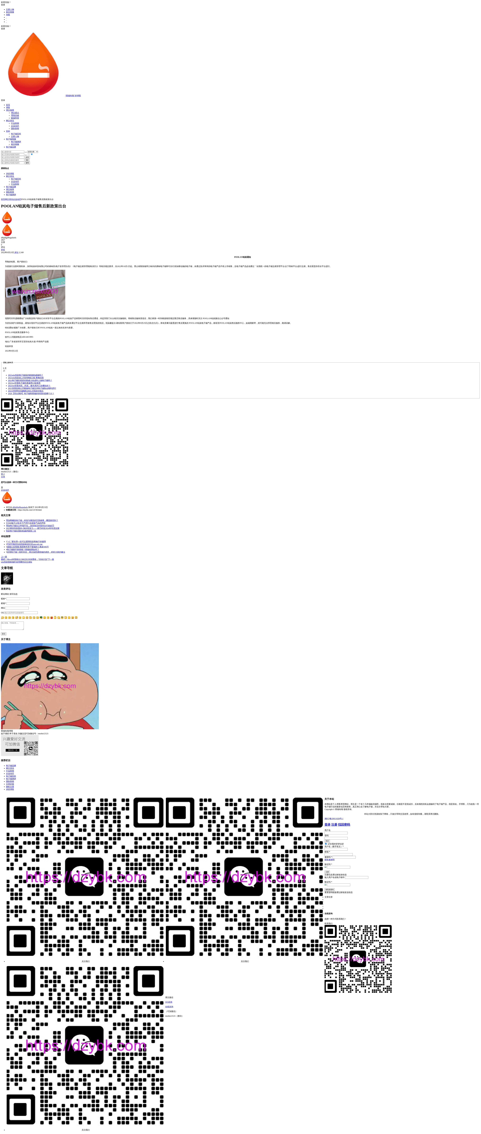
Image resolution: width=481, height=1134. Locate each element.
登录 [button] (3, 5)
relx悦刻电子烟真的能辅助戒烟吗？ (25, 375)
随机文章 (10, 787)
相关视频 (10, 12)
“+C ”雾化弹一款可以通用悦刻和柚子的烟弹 (26, 542)
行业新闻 (15, 123)
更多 (3, 250)
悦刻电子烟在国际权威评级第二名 (21, 531)
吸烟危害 (15, 118)
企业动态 (15, 126)
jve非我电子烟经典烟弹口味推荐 (24, 383)
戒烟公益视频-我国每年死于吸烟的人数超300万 (28, 547)
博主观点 (15, 113)
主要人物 (10, 9)
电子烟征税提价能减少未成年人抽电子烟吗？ (30, 380)
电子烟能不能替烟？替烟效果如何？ (23, 549)
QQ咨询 (168, 1002)
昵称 (3, 599)
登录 (328, 824)
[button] (240, 100)
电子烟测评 (11, 195)
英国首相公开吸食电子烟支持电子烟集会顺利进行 (32, 388)
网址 (3, 608)
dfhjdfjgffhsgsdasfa (20, 507)
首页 (8, 105)
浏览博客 (10, 174)
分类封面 (10, 784)
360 (27, 160)
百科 (8, 131)
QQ (2, 613)
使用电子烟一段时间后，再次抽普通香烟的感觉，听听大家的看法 (36, 552)
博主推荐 (10, 189)
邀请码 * (328, 857)
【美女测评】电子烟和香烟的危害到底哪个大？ (31, 393)
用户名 (328, 830)
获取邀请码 (330, 860)
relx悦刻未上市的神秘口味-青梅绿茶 (26, 378)
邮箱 (3, 603)
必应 (27, 157)
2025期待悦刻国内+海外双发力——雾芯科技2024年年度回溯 (32, 528)
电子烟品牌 (11, 187)
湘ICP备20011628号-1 (334, 819)
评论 (16, 252)
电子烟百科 (16, 134)
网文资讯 (10, 176)
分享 (3, 477)
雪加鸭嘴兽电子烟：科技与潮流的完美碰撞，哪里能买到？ (32, 520)
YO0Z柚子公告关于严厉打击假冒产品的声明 (25, 523)
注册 (334, 824)
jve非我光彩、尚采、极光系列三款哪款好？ (29, 386)
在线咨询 (169, 1007)
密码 (327, 835)
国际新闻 (10, 192)
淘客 (8, 15)
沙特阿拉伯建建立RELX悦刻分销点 (25, 391)
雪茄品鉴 (15, 115)
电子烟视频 (11, 139)
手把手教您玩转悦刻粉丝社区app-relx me (24, 544)
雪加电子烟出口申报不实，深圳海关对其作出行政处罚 (30, 526)
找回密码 (344, 824)
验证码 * (328, 864)
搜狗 (27, 163)
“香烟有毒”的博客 (73, 96)
